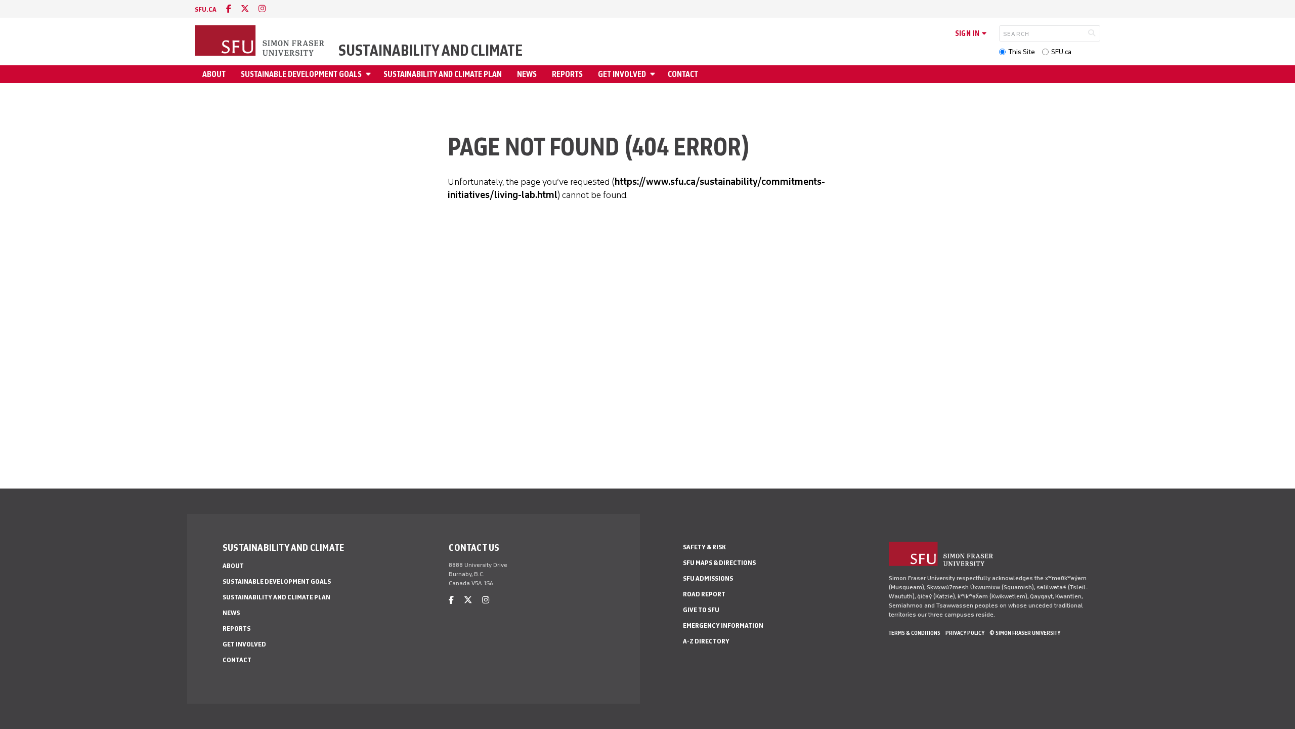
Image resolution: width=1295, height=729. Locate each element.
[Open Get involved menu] (654, 74)
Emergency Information (723, 625)
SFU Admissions (708, 578)
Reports (567, 74)
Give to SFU (701, 609)
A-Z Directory (706, 641)
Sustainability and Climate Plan (442, 74)
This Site (1021, 52)
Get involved (622, 74)
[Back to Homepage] (260, 41)
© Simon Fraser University (1024, 632)
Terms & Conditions (914, 632)
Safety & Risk (704, 547)
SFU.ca (1061, 52)
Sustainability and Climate (430, 51)
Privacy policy (964, 632)
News (527, 74)
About (214, 74)
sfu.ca (206, 9)
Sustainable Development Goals (301, 74)
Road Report (704, 594)
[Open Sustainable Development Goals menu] (370, 74)
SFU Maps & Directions (719, 562)
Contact (683, 74)
